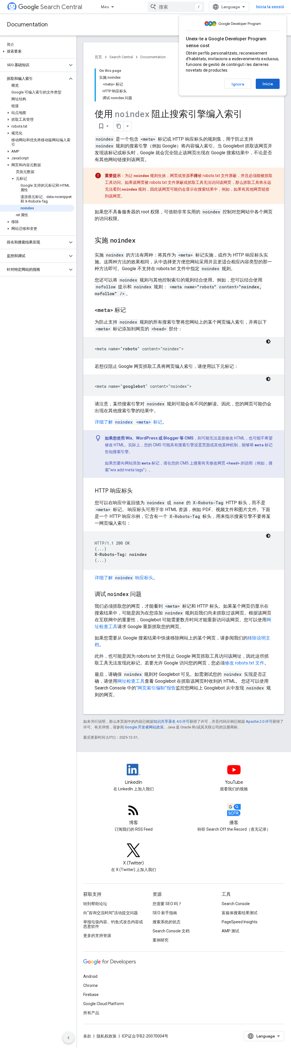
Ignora (238, 84)
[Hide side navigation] (68, 1037)
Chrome (90, 985)
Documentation (27, 24)
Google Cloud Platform (103, 1003)
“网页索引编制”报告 (156, 688)
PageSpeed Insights (239, 922)
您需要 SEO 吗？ (167, 903)
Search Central (61, 7)
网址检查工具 (131, 681)
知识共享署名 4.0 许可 (171, 721)
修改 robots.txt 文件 (244, 663)
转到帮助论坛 (95, 903)
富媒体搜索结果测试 (239, 913)
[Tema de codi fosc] (268, 341)
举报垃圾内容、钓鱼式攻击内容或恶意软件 (113, 924)
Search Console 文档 (171, 931)
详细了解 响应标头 (124, 577)
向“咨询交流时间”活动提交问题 (110, 913)
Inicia (268, 83)
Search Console (236, 903)
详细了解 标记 (128, 422)
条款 (87, 1036)
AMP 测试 (230, 931)
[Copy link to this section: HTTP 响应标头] (138, 491)
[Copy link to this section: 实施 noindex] (141, 240)
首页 (98, 57)
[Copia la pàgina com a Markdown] (119, 126)
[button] (37, 51)
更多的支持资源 (97, 935)
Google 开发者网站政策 (144, 727)
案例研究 (161, 940)
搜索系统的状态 (166, 922)
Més (105, 6)
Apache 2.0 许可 (259, 721)
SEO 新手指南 (165, 913)
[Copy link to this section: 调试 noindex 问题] (147, 594)
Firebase (91, 994)
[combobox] (175, 7)
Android (90, 976)
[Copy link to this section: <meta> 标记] (131, 310)
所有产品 (91, 1013)
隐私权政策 (107, 1036)
